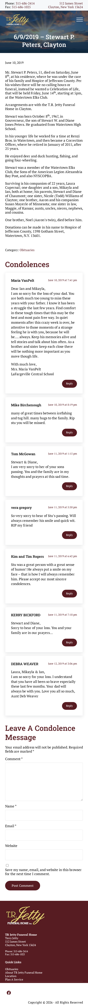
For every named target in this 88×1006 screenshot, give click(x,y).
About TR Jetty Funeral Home (23, 972)
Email (10, 826)
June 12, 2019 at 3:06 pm (62, 663)
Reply (69, 383)
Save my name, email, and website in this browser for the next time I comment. (43, 872)
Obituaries (27, 250)
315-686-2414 (25, 3)
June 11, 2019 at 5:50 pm (62, 507)
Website (11, 846)
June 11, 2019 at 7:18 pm (62, 614)
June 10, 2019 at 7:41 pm (62, 280)
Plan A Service (14, 979)
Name (11, 806)
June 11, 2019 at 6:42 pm (62, 556)
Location (10, 976)
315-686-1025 (21, 7)
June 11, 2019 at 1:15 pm (62, 453)
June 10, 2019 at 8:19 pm (62, 404)
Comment (14, 759)
